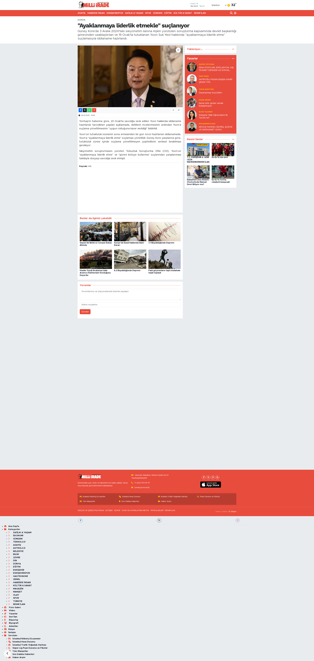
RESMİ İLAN (200, 13)
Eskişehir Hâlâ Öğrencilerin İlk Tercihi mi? (213, 116)
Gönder (85, 312)
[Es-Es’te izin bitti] (223, 149)
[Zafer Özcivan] (192, 67)
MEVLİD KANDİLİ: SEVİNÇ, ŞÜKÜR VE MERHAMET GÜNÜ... (215, 128)
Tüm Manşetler (89, 501)
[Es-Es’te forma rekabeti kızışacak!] (223, 172)
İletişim (12, 632)
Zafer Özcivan (206, 64)
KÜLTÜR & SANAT (183, 13)
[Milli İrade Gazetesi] (93, 4)
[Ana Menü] (234, 13)
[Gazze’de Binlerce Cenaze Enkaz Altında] (96, 231)
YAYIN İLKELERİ (157, 510)
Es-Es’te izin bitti (220, 157)
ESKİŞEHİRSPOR (115, 13)
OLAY (16, 595)
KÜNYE (117, 510)
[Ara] (231, 13)
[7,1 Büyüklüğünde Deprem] (164, 231)
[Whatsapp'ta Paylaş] (89, 110)
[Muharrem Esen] (192, 127)
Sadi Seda (204, 76)
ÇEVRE (16, 557)
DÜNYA (81, 20)
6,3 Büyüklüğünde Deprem (127, 270)
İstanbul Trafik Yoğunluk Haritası (174, 497)
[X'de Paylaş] (85, 110)
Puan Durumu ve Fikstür (210, 497)
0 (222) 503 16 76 (142, 483)
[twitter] (159, 520)
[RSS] (217, 477)
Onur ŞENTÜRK (206, 89)
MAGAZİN (18, 589)
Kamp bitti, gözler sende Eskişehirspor (211, 104)
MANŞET (17, 592)
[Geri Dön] (7, 653)
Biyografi (13, 623)
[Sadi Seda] (192, 79)
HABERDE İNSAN (96, 13)
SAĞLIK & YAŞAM (134, 13)
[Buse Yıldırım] (192, 115)
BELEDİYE (18, 551)
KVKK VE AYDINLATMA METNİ (135, 510)
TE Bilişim (232, 511)
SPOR (148, 13)
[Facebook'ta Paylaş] (80, 110)
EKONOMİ (18, 536)
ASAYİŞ (81, 13)
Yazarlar (13, 614)
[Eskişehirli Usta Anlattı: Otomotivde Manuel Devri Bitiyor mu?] (198, 172)
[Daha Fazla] (94, 110)
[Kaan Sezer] (192, 103)
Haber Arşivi (166, 501)
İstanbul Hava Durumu (131, 497)
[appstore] (211, 484)
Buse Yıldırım (205, 112)
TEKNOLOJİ (19, 542)
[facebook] (80, 520)
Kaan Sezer (205, 100)
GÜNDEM (157, 13)
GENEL (16, 579)
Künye (11, 629)
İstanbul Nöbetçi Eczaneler (94, 497)
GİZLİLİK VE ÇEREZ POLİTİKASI (91, 510)
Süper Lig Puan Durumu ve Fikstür (30, 648)
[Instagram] (213, 477)
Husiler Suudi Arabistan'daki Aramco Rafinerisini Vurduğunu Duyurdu (95, 273)
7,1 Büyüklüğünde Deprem (161, 243)
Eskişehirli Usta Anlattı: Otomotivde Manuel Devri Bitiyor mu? (198, 182)
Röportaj (13, 620)
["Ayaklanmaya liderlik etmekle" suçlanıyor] (130, 76)
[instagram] (238, 520)
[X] (208, 477)
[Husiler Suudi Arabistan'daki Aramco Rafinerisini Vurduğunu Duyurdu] (96, 259)
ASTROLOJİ (19, 548)
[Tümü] (233, 49)
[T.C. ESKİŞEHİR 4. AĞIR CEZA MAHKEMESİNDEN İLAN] (198, 149)
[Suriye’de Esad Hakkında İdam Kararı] (130, 231)
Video (11, 610)
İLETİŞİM (108, 510)
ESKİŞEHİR (18, 570)
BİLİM (16, 554)
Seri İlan (12, 617)
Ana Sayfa (13, 526)
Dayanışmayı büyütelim (210, 93)
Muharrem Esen (207, 124)
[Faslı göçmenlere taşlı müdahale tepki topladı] (164, 259)
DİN (15, 560)
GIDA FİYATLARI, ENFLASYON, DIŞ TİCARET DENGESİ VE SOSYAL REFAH (216, 69)
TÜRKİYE (17, 601)
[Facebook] (204, 477)
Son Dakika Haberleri (130, 501)
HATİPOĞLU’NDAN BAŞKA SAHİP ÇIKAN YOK (215, 80)
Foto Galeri (14, 607)
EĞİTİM (167, 13)
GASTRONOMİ (20, 576)
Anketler (13, 626)
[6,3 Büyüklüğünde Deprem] (130, 259)
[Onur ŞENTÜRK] (192, 91)
